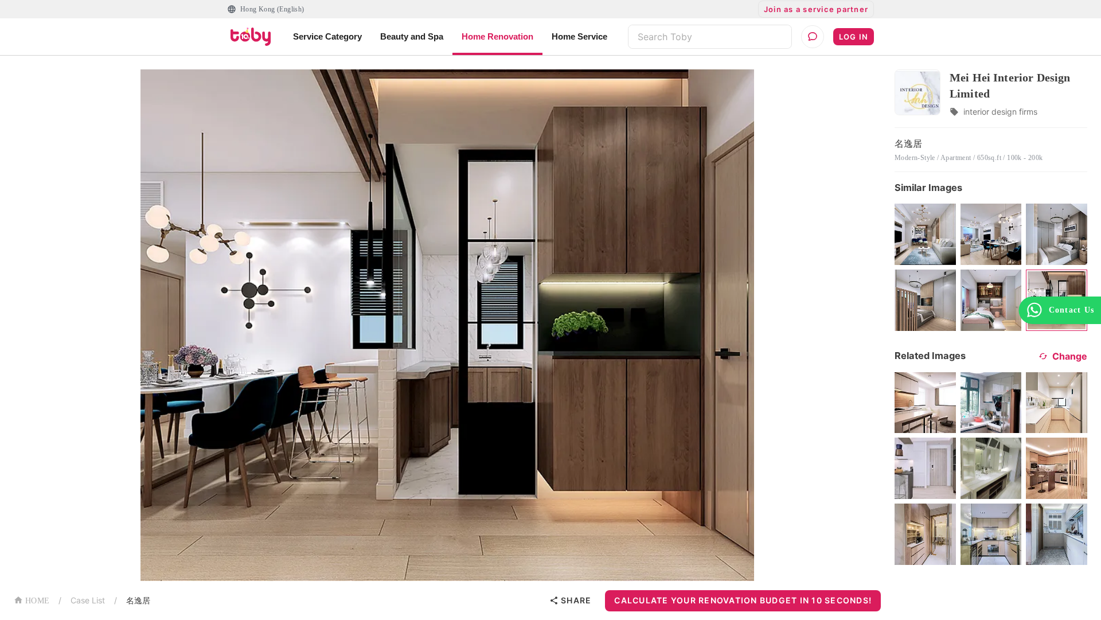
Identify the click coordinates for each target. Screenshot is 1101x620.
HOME (37, 600)
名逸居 (138, 600)
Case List (88, 600)
